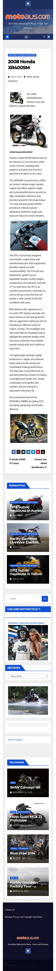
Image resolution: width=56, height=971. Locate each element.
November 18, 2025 (22, 792)
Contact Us (10, 910)
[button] (44, 37)
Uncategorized (24, 812)
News (13, 812)
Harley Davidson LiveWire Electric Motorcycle (24, 542)
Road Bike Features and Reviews (22, 55)
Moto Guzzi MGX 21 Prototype (26, 818)
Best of (14, 878)
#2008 (29, 77)
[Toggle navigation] (26, 37)
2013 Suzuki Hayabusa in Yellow (26, 572)
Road (13, 783)
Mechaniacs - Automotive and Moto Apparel (26, 623)
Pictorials (23, 848)
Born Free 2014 (22, 853)
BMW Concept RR (25, 787)
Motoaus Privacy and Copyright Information (23, 917)
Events (14, 848)
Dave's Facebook (15, 740)
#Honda (36, 77)
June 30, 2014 (20, 858)
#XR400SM (12, 81)
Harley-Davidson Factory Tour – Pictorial (24, 886)
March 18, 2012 (21, 891)
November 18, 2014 (22, 825)
